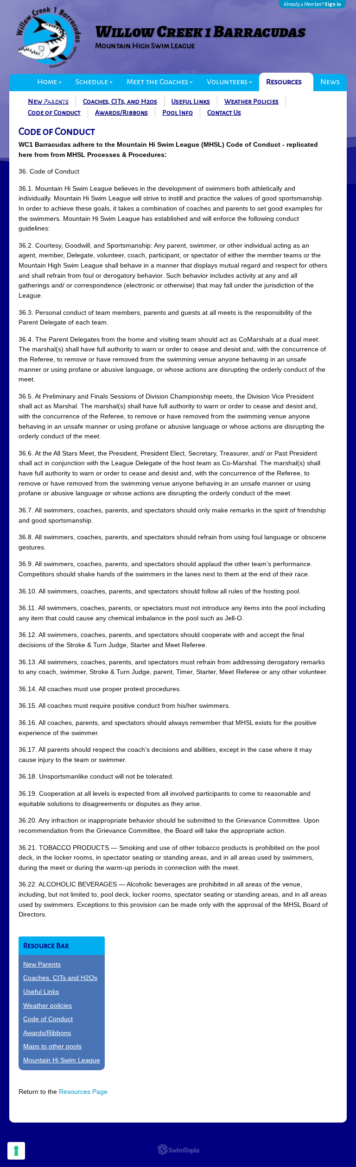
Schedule (92, 82)
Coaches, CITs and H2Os (60, 977)
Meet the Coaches (157, 82)
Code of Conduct (54, 112)
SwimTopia (178, 1149)
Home (47, 82)
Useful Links (41, 991)
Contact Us (224, 112)
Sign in (332, 4)
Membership (58, 100)
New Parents (42, 964)
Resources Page (83, 1091)
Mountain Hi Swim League (61, 1060)
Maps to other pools (52, 1046)
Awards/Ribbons (121, 112)
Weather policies (47, 1005)
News (330, 82)
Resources (284, 82)
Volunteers (227, 82)
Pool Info (177, 112)
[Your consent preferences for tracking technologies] (16, 1151)
